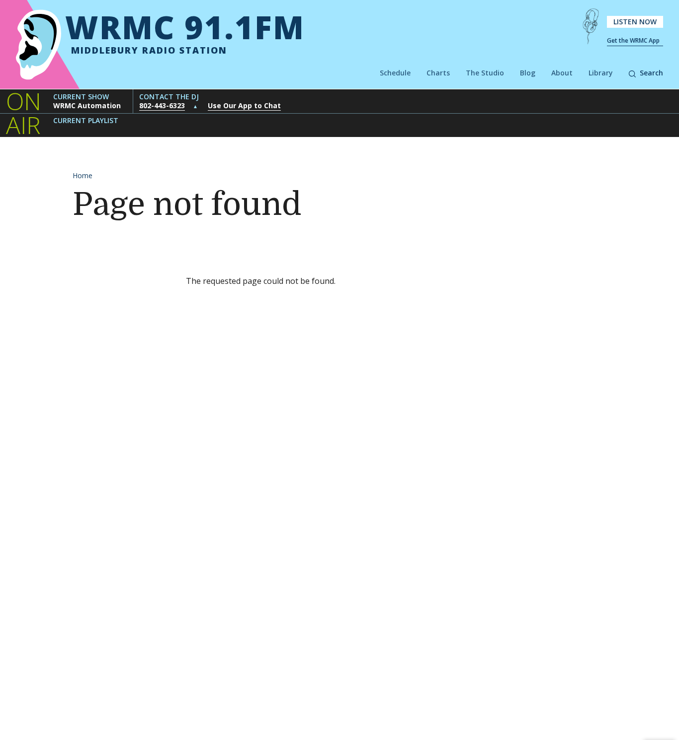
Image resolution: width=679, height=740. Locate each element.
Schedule (395, 72)
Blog (527, 72)
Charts (438, 72)
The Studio (485, 72)
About (562, 72)
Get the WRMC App (633, 40)
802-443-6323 (162, 105)
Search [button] (651, 72)
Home (82, 175)
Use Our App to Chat (244, 105)
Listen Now (635, 21)
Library (601, 72)
